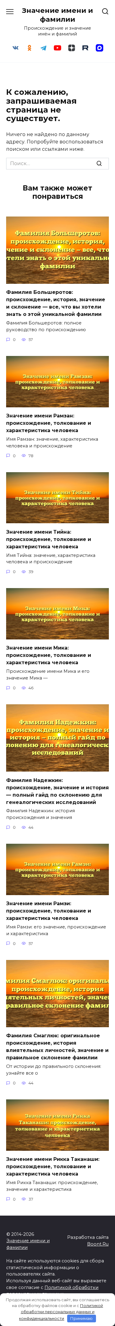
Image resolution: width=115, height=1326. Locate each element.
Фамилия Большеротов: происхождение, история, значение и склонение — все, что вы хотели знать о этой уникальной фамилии (55, 303)
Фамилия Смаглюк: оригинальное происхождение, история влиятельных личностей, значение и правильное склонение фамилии (57, 1047)
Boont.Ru (98, 1244)
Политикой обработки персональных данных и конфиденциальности (61, 1312)
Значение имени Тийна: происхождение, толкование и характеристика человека (48, 539)
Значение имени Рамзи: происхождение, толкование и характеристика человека (48, 911)
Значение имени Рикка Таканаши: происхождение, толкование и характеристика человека (52, 1166)
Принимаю (81, 1318)
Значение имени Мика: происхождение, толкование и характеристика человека (48, 655)
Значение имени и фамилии (57, 15)
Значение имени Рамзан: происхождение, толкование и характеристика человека (48, 423)
